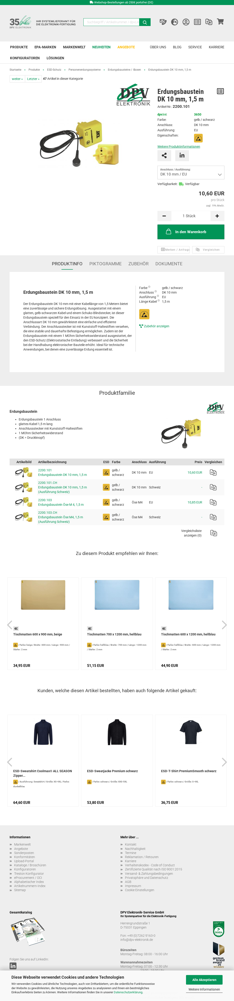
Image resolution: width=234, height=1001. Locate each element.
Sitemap (20, 890)
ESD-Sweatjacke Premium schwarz (112, 771)
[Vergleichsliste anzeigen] (209, 22)
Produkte (19, 47)
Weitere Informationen (204, 989)
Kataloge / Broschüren (30, 865)
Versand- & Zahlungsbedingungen (149, 873)
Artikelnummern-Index (29, 886)
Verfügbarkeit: (167, 184)
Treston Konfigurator (29, 873)
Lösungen (55, 58)
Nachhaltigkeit (135, 849)
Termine (130, 853)
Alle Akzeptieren (204, 980)
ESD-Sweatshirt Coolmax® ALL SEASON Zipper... (42, 773)
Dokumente (168, 263)
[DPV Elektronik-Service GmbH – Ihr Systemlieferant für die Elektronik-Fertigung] (43, 23)
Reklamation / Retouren (142, 857)
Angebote (126, 47)
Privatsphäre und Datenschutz (146, 878)
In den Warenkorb (190, 232)
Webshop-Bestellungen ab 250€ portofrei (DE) (123, 2)
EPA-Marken (45, 47)
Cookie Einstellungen (139, 890)
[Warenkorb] (220, 22)
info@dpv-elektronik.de (136, 940)
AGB (128, 882)
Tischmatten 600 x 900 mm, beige (37, 634)
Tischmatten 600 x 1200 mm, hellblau (188, 634)
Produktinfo (67, 263)
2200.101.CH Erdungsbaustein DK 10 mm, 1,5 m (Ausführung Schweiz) (62, 487)
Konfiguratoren (25, 58)
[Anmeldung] (186, 22)
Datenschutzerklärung (128, 992)
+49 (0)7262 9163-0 (141, 935)
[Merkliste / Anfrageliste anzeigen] (197, 22)
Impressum (133, 886)
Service (195, 47)
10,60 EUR (195, 472)
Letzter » (33, 79)
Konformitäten (24, 857)
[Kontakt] (163, 22)
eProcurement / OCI (28, 878)
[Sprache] (174, 22)
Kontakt (130, 844)
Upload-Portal (24, 861)
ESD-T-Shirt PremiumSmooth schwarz (188, 771)
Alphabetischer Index (29, 882)
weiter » (17, 79)
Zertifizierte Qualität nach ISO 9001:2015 (153, 869)
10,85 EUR (195, 502)
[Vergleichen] (213, 472)
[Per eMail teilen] (164, 155)
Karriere (216, 47)
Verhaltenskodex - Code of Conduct (150, 865)
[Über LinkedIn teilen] (182, 155)
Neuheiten (101, 47)
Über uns (158, 47)
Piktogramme (105, 263)
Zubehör (138, 263)
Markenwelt (74, 47)
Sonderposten (24, 853)
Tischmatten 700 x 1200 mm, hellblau (114, 634)
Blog (177, 47)
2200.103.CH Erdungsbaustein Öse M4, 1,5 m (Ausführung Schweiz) (60, 517)
